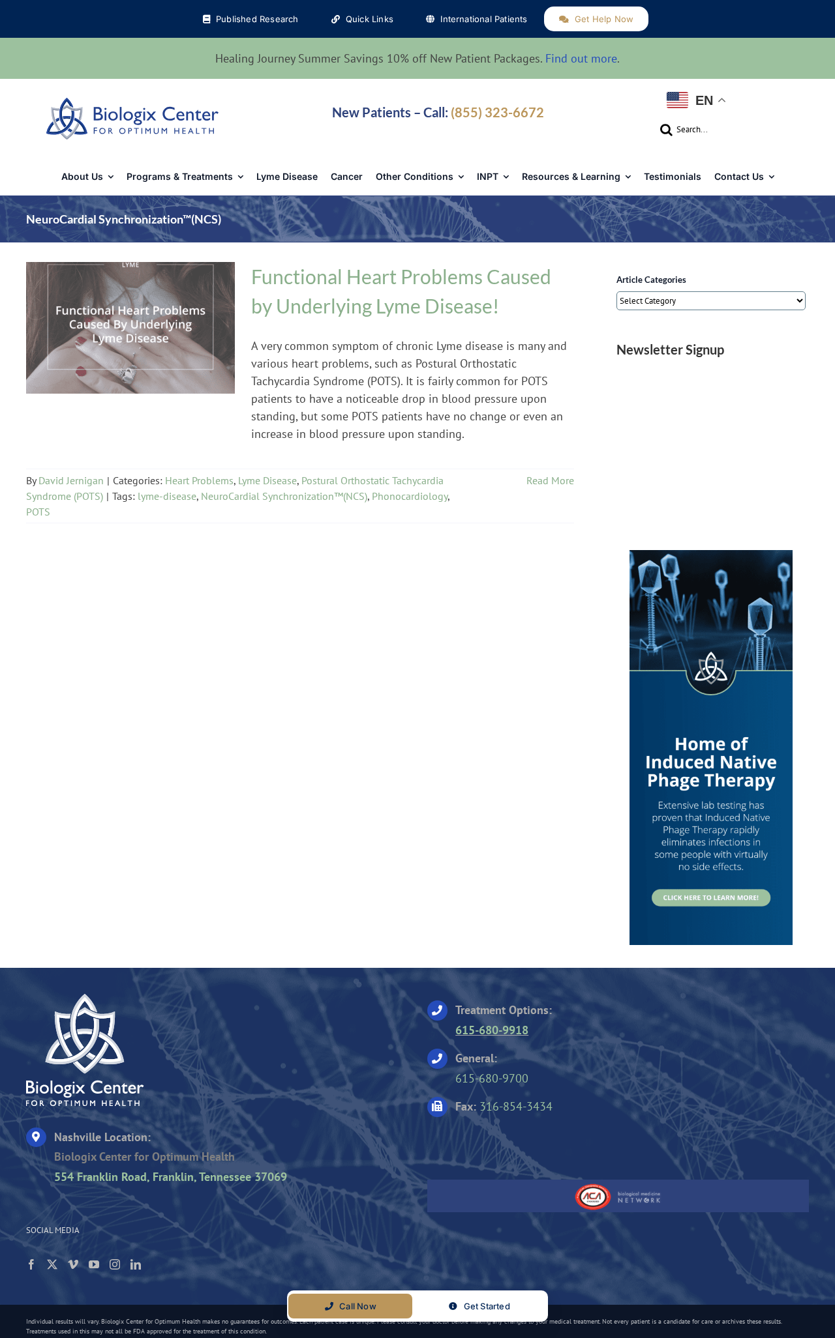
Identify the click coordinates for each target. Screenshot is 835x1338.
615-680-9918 (491, 1030)
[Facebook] (31, 1264)
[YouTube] (94, 1264)
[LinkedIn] (135, 1264)
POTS (38, 511)
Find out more (581, 58)
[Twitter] (52, 1264)
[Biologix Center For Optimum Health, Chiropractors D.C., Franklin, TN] (508, 1144)
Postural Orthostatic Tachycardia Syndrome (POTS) (136, 339)
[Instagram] (115, 1264)
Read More (550, 480)
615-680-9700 (491, 1078)
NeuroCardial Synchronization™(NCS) (284, 495)
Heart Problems (78, 323)
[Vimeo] (73, 1264)
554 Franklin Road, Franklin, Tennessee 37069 (170, 1176)
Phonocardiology (410, 495)
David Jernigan (71, 480)
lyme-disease (167, 495)
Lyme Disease (146, 323)
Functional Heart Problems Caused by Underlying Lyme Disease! (130, 304)
